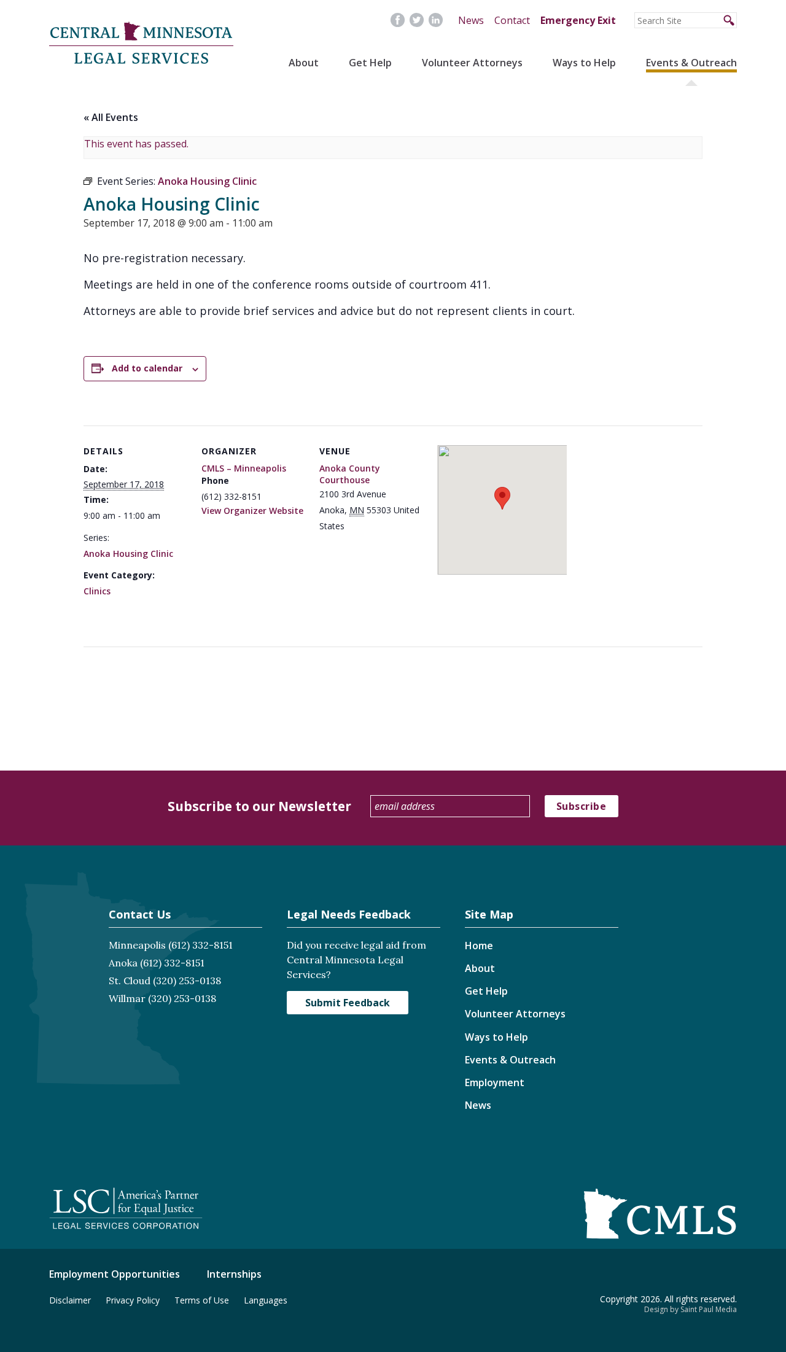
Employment (494, 1082)
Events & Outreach (691, 62)
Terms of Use (201, 1300)
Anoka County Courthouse (349, 474)
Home (479, 945)
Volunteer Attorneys (472, 62)
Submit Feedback (347, 1002)
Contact (512, 20)
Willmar (127, 998)
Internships (234, 1274)
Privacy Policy (133, 1300)
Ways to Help (584, 62)
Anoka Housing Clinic (128, 553)
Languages (265, 1300)
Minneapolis (137, 945)
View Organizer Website (252, 510)
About (304, 62)
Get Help (370, 62)
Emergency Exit (578, 20)
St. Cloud (129, 980)
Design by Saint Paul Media (690, 1309)
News (471, 20)
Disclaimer (70, 1300)
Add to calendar (147, 368)
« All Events (111, 117)
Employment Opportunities (114, 1274)
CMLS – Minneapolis (243, 468)
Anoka (123, 963)
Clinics (97, 591)
